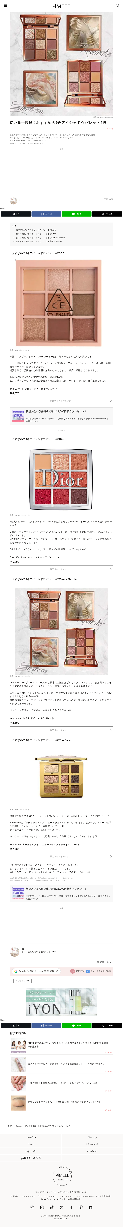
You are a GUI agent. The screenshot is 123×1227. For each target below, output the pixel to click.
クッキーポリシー (65, 1196)
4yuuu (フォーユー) (49, 1199)
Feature (92, 1151)
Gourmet (92, 1144)
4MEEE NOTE (31, 1158)
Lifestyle (30, 1151)
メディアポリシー (27, 1196)
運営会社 (107, 1196)
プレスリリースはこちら (45, 1192)
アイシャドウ (23, 981)
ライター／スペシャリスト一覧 (88, 1196)
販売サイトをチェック (60, 400)
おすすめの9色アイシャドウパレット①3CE (36, 230)
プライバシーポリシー (46, 1196)
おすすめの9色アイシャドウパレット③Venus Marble (40, 238)
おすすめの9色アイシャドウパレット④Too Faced (39, 241)
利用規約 (14, 1196)
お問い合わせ (64, 1192)
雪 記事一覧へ (104, 962)
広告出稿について (79, 1192)
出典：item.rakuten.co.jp (19, 350)
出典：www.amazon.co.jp (103, 117)
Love (31, 1144)
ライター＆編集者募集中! (70, 1199)
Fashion (31, 1137)
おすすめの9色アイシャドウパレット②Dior (36, 234)
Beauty (92, 1137)
